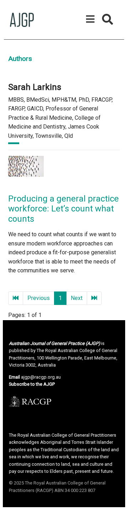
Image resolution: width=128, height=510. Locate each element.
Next (76, 298)
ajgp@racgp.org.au (41, 377)
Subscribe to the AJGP (32, 384)
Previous (38, 298)
